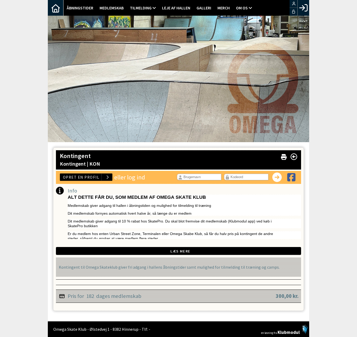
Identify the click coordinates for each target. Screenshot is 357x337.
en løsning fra (280, 331)
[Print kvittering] (284, 156)
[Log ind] (303, 8)
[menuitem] (56, 8)
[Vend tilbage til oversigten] (294, 156)
